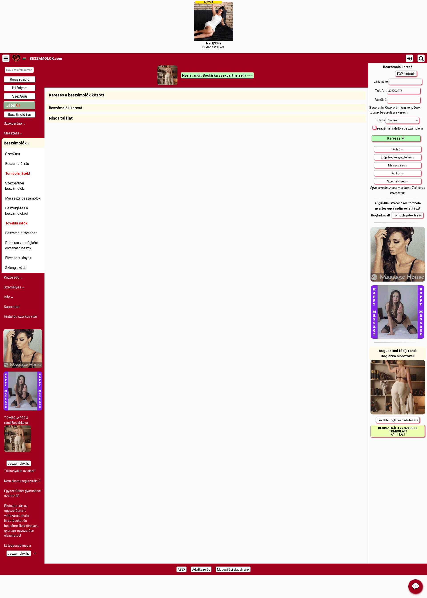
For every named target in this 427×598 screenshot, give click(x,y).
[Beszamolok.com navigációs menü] (6, 58)
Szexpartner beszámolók (14, 186)
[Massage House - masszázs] (22, 367)
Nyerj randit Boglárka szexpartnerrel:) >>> (217, 75)
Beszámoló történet (21, 233)
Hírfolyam (19, 88)
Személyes (13, 287)
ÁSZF (181, 569)
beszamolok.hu (19, 463)
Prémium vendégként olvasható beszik (21, 245)
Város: (381, 120)
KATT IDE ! (397, 431)
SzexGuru (19, 96)
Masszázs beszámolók (22, 198)
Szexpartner (14, 123)
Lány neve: (381, 81)
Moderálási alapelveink (233, 569)
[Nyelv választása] (24, 58)
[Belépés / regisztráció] (409, 58)
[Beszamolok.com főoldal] (16, 58)
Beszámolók (16, 143)
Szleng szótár (16, 268)
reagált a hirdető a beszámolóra (400, 128)
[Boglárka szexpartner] (17, 451)
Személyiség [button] (396, 181)
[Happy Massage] (22, 409)
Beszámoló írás (20, 114)
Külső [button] (397, 149)
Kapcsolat (12, 307)
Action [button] (397, 173)
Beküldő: (381, 100)
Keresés (396, 138)
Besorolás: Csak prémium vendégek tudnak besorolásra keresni (394, 110)
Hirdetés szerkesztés (21, 316)
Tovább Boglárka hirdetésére (397, 420)
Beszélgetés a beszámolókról (16, 211)
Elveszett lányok (18, 258)
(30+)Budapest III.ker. (213, 24)
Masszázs (12, 133)
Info (7, 297)
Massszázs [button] (397, 165)
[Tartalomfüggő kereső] (421, 58)
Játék (13, 105)
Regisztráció (19, 79)
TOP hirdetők (406, 74)
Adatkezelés (201, 569)
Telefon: (381, 90)
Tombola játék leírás (407, 215)
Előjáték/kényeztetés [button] (397, 157)
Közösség (12, 277)
